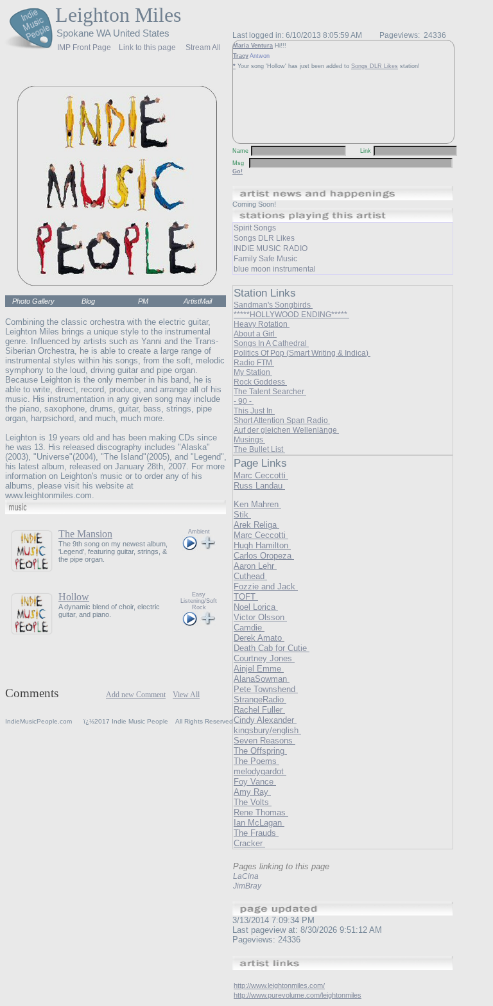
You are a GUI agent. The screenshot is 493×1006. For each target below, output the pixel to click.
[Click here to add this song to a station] (208, 547)
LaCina (246, 876)
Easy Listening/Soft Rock (198, 601)
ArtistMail (198, 301)
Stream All (203, 45)
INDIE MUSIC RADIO (270, 248)
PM (143, 301)
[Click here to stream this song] (190, 547)
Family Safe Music (265, 258)
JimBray (247, 885)
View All (186, 694)
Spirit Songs (255, 227)
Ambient (199, 531)
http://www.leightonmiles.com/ (279, 985)
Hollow (73, 596)
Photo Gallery (33, 301)
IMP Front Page (84, 47)
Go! (237, 171)
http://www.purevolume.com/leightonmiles (297, 995)
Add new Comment (136, 694)
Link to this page (147, 45)
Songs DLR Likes (374, 66)
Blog (88, 301)
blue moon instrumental (275, 269)
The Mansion (85, 533)
